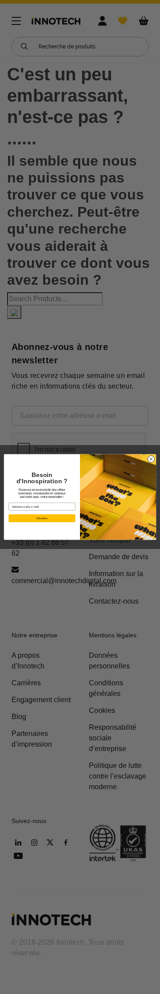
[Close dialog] (151, 459)
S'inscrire (42, 518)
